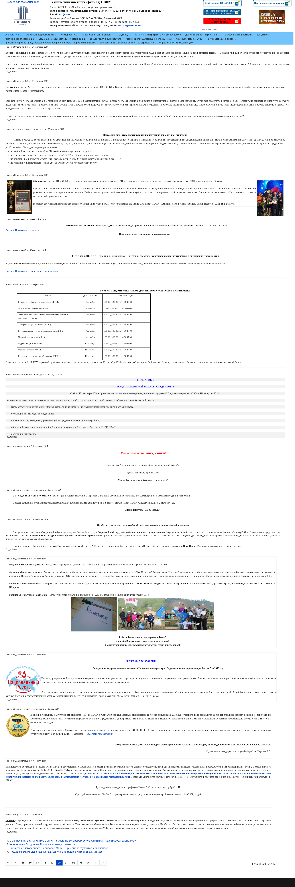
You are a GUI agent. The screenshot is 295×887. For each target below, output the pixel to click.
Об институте (12, 34)
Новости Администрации (18, 446)
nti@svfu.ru (66, 14)
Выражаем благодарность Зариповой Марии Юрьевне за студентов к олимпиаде (59, 848)
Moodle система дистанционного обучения (149, 38)
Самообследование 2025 (189, 38)
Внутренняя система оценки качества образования (127, 42)
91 (66, 862)
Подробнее (11, 71)
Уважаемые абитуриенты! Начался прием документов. (42, 844)
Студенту (123, 34)
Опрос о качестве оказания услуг (176, 42)
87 (37, 862)
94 (88, 862)
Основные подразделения (40, 34)
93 (80, 862)
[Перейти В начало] (8, 863)
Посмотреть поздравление (98, 734)
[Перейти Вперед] (95, 863)
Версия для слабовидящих (23, 2)
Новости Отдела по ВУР (17, 46)
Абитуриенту (68, 34)
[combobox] (219, 29)
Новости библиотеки (16, 284)
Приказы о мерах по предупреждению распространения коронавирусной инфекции (50, 42)
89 (52, 862)
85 (23, 862)
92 (73, 862)
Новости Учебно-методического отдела (25, 129)
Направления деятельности (96, 34)
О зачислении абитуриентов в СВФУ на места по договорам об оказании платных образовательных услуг (74, 840)
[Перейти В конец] (102, 863)
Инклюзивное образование (19, 38)
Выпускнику (263, 34)
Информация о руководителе (105, 38)
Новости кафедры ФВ (16, 250)
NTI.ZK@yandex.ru (129, 25)
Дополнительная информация (201, 34)
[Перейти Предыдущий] (15, 863)
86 (30, 862)
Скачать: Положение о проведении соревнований (32, 271)
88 (44, 862)
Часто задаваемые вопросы (221, 38)
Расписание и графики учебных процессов (158, 34)
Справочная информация (238, 34)
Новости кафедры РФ (16, 219)
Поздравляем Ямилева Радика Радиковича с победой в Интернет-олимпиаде (56, 851)
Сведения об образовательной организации (62, 38)
